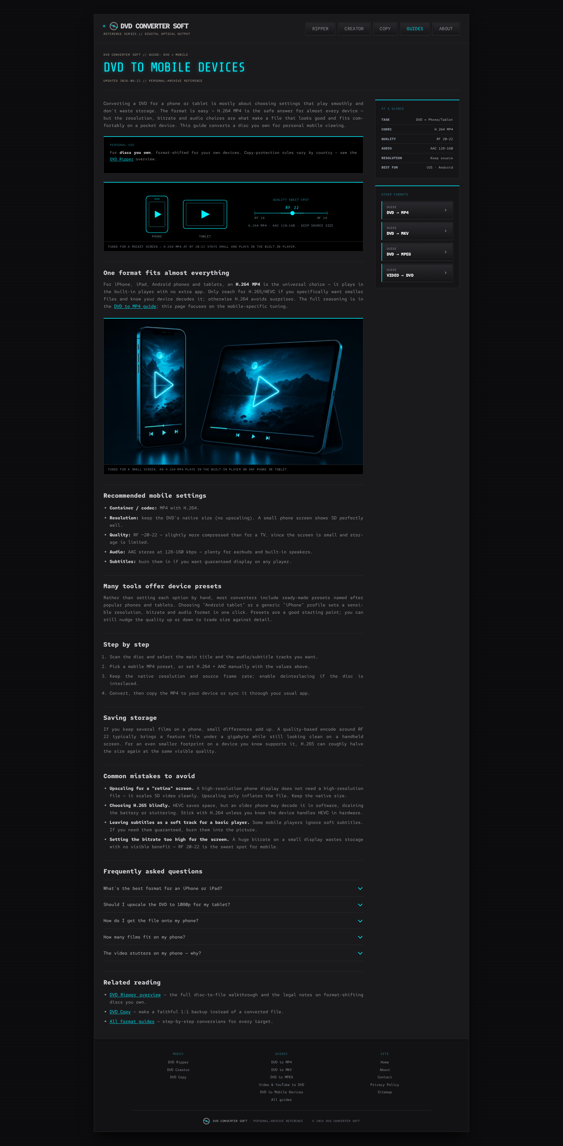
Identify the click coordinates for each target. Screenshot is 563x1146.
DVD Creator (178, 1069)
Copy (385, 29)
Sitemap (385, 1092)
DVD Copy (120, 1011)
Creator (354, 29)
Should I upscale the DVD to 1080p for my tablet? (167, 904)
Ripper (320, 29)
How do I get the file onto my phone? (151, 920)
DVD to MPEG (281, 1077)
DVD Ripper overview (135, 994)
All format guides (132, 1021)
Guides (415, 29)
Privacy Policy (384, 1084)
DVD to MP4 (281, 1062)
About (446, 29)
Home (385, 1062)
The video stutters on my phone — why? (152, 953)
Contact (385, 1077)
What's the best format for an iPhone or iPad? (163, 888)
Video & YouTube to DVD (281, 1084)
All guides (281, 1099)
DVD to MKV (281, 1069)
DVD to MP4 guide (135, 306)
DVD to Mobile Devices (281, 1092)
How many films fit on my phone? (144, 937)
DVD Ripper (121, 158)
